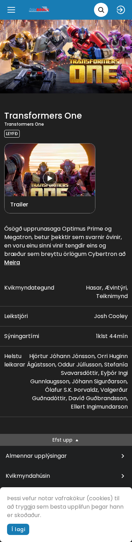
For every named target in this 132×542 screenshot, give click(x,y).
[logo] (39, 9)
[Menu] (11, 10)
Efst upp (63, 439)
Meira (12, 262)
